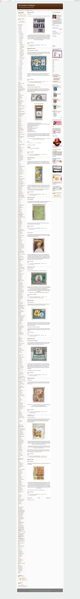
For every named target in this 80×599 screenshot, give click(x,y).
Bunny (53, 63)
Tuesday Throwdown (21, 526)
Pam (53, 67)
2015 (19, 72)
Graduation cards (20, 285)
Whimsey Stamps (20, 566)
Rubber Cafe (19, 438)
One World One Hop (20, 373)
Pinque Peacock (20, 405)
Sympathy (29, 159)
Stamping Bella (20, 481)
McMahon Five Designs (21, 343)
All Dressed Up (20, 96)
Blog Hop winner (20, 127)
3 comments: (43, 263)
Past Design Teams (21, 10)
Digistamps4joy (20, 221)
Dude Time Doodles (20, 229)
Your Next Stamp (20, 569)
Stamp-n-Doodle (20, 472)
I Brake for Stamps (20, 310)
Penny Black (19, 398)
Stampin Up (35, 375)
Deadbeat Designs (20, 207)
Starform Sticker (20, 488)
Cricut (18, 198)
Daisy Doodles (20, 204)
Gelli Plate (19, 272)
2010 (19, 78)
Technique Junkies (20, 509)
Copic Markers (20, 174)
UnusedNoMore (20, 552)
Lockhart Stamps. (20, 334)
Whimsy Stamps (20, 567)
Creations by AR (20, 194)
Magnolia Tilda (20, 339)
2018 (19, 68)
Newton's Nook (20, 363)
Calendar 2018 (20, 137)
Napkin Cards (19, 360)
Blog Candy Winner (20, 125)
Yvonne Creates (20, 570)
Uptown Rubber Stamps (21, 553)
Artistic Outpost (20, 115)
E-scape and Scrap (20, 233)
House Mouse (20, 304)
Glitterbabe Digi (20, 279)
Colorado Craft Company (21, 166)
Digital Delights (20, 222)
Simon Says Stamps (31, 229)
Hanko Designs (20, 295)
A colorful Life (20, 85)
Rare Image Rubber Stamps (21, 428)
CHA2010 (19, 146)
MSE (18, 353)
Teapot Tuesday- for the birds (32, 50)
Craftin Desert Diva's (20, 186)
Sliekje (19, 461)
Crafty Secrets (20, 187)
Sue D (53, 68)
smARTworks (19, 462)
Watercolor (19, 562)
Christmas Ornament (20, 156)
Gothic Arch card (20, 282)
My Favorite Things (31, 264)
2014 (19, 73)
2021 (19, 32)
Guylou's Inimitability (20, 292)
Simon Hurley (19, 454)
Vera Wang (19, 556)
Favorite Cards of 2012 (21, 244)
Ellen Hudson (19, 236)
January (21, 64)
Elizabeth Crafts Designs (21, 235)
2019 (19, 67)
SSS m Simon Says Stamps (21, 469)
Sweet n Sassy (20, 501)
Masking (19, 342)
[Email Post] (46, 81)
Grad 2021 (29, 14)
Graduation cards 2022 (21, 286)
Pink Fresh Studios (20, 404)
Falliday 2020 (19, 242)
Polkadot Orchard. (20, 408)
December (21, 33)
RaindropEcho (20, 421)
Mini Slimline (19, 351)
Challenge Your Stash (20, 147)
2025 (19, 27)
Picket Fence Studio (20, 403)
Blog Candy (19, 124)
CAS (18, 143)
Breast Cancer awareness (21, 134)
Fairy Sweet (58, 112)
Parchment (19, 397)
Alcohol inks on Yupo (20, 95)
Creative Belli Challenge (21, 195)
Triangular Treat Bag (20, 525)
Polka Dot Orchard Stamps (21, 406)
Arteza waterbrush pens (21, 114)
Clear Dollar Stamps (20, 158)
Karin (53, 65)
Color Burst (19, 164)
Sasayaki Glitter (20, 447)
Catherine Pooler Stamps (21, 144)
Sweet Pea (19, 502)
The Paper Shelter (20, 515)
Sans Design (19, 446)
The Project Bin (20, 516)
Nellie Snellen (19, 362)
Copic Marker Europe (20, 173)
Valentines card (20, 554)
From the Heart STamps (21, 267)
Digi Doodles (19, 220)
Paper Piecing (19, 391)
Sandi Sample (19, 444)
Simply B (19, 456)
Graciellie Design (20, 283)
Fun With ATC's (20, 271)
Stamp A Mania (20, 470)
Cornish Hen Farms (20, 176)
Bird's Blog (19, 122)
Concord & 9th (20, 168)
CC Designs (19, 145)
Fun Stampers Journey (21, 270)
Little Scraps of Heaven (21, 333)
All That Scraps (20, 98)
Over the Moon (30, 232)
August (21, 38)
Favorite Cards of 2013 (21, 245)
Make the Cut (19, 340)
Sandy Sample (20, 445)
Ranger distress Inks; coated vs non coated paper (21, 427)
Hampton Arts (20, 293)
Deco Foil (19, 208)
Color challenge (30, 199)
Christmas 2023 (20, 154)
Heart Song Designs (20, 296)
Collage (19, 163)
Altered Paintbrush (20, 100)
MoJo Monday (20, 352)
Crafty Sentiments (20, 188)
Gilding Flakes (34, 495)
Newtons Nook (20, 364)
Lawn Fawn (19, 330)
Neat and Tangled (20, 361)
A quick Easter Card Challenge (57, 82)
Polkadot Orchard (20, 407)
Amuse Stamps (20, 103)
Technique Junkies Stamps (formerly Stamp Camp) (35, 82)
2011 (19, 77)
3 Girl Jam (19, 84)
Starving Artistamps (20, 489)
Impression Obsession (21, 311)
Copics (19, 175)
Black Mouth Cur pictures (29, 10)
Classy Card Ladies (31, 155)
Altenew (19, 99)
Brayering (19, 133)
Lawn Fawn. (19, 331)
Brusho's (19, 135)
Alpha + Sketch (30, 461)
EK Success (19, 234)
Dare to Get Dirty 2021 (21, 205)
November (21, 34)
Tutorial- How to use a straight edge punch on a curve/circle (21, 530)
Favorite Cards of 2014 (21, 246)
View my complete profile (55, 25)
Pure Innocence (20, 420)
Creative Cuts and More (21, 196)
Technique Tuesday (20, 513)
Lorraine (53, 66)
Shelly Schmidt (59, 15)
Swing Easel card (41, 344)
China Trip (19, 153)
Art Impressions (20, 109)
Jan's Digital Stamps (20, 319)
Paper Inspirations (20, 390)
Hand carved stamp (20, 294)
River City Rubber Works (21, 434)
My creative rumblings (26, 5)
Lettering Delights (20, 332)
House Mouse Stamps (21, 307)
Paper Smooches (20, 392)
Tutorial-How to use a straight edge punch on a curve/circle (21, 536)
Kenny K (19, 324)
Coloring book (20, 167)
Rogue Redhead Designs (32, 412)
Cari (53, 64)
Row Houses (19, 437)
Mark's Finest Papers (20, 341)
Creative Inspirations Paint (21, 197)
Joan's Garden (20, 321)
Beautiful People (59, 87)
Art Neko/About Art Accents (21, 113)
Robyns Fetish (20, 435)
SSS (18, 468)
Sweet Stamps (20, 503)
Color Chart (19, 165)
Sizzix (18, 460)
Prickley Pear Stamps (20, 416)
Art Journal (19, 110)
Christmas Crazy (20, 155)
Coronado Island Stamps (21, 178)
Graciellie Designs (20, 284)
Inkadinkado (19, 313)
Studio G (19, 492)
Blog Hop (19, 126)
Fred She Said (19, 266)
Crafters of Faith (20, 184)
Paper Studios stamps (21, 394)
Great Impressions (36, 155)
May (20, 42)
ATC (18, 117)
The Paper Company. (20, 514)
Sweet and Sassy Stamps (21, 499)
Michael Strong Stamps (21, 350)
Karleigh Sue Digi (20, 323)
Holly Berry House (20, 302)
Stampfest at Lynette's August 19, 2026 (59, 107)
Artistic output (20, 116)
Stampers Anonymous (21, 479)
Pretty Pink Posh (31, 375)
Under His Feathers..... (31, 417)
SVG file (19, 498)
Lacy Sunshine (20, 329)
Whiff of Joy (19, 565)
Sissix (18, 457)
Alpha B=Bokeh (30, 268)
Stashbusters (19, 490)
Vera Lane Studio (20, 555)
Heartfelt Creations (20, 297)
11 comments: (43, 154)
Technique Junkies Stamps (21, 510)
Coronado (19, 177)
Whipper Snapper (20, 568)
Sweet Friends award (20, 500)
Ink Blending (19, 312)
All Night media (20, 97)
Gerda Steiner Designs (21, 273)
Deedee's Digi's (20, 209)
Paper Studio (19, 393)
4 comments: (43, 374)
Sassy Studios (19, 448)
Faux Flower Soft (20, 243)
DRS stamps (19, 228)
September (21, 37)
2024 (19, 28)
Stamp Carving (20, 471)
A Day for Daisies (20, 86)
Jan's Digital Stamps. (20, 320)
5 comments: (44, 81)
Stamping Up (19, 482)
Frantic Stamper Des (20, 265)
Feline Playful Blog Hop (21, 251)
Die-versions (19, 219)
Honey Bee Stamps (20, 303)
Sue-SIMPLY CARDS (55, 81)
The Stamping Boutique (21, 517)
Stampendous (20, 478)
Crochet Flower (20, 199)
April (20, 60)
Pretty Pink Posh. (20, 415)
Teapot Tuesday (30, 302)
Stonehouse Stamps (20, 491)
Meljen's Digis (20, 344)
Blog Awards (19, 123)
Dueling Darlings (20, 232)
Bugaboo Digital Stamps (21, 136)
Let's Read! (29, 380)
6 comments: (43, 228)
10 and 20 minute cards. (21, 83)
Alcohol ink (30, 495)
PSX (18, 419)
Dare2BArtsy (19, 206)
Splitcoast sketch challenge (32, 340)
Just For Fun (19, 322)
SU (18, 493)
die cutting (19, 218)
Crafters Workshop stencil (21, 185)
